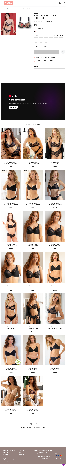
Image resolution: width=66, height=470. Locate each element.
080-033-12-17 (44, 453)
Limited (36, 13)
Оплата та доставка (9, 450)
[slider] (38, 21)
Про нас (5, 452)
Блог (20, 452)
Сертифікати (7, 461)
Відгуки (5, 455)
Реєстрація (22, 450)
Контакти (21, 457)
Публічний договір (8, 459)
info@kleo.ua (44, 458)
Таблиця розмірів (8, 457)
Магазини (21, 455)
